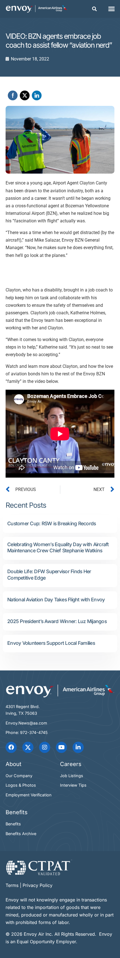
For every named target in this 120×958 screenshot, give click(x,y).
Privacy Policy (37, 885)
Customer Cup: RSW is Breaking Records (51, 523)
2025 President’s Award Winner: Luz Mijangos (57, 621)
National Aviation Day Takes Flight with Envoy (56, 599)
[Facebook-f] (11, 747)
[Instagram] (44, 747)
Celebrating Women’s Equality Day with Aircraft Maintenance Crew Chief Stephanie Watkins (58, 547)
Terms (12, 885)
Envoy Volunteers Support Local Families (51, 643)
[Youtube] (61, 747)
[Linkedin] (78, 747)
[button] (94, 9)
